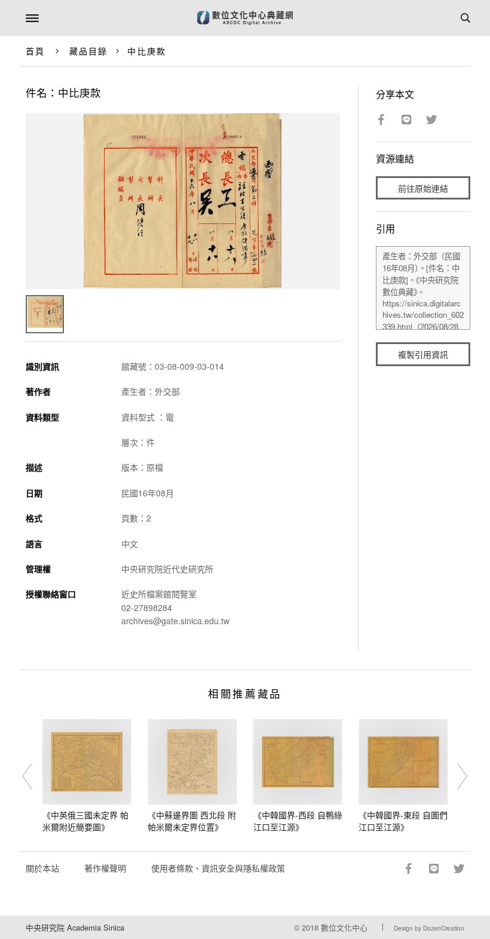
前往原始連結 (423, 188)
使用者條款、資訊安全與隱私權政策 (218, 868)
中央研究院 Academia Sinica (75, 927)
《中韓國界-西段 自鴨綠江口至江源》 (297, 821)
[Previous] (35, 775)
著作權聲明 (105, 868)
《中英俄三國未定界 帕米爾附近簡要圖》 (85, 821)
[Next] (454, 775)
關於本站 (42, 868)
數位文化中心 (344, 927)
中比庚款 (146, 51)
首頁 (35, 51)
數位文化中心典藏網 (245, 18)
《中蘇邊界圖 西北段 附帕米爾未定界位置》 (192, 821)
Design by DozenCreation (429, 928)
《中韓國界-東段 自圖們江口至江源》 (403, 821)
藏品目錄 (88, 51)
